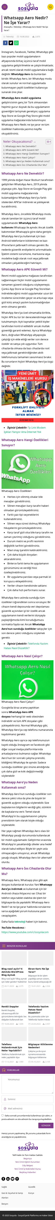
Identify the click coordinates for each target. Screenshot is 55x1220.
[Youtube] (12, 1179)
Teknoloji (17, 27)
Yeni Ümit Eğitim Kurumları (27, 1161)
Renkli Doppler (10, 1006)
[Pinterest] (17, 1179)
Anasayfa (8, 27)
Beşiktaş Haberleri (27, 1172)
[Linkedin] (8, 1179)
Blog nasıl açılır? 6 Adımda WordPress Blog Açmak (12, 971)
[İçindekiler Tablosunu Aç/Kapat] (46, 141)
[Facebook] (3, 1179)
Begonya (28, 1158)
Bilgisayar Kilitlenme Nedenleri (40, 1046)
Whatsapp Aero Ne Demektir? (21, 146)
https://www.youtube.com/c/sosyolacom (25, 932)
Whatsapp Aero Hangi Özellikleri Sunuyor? (28, 153)
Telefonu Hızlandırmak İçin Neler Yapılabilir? (12, 1047)
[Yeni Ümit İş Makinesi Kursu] (27, 420)
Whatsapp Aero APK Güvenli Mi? (22, 149)
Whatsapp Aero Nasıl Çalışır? (20, 157)
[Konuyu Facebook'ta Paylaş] (5, 43)
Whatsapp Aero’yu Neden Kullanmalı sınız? (28, 161)
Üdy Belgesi (27, 1165)
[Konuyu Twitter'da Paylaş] (11, 43)
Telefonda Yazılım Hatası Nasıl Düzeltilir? (38, 1009)
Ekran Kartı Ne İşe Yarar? (38, 970)
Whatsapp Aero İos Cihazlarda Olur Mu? (26, 164)
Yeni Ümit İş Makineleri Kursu (27, 1168)
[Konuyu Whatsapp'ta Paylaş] (16, 43)
